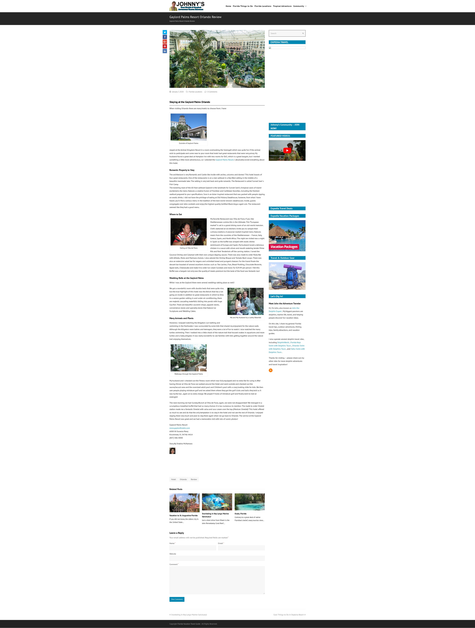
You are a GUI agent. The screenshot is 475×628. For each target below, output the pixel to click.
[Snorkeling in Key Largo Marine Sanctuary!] (217, 501)
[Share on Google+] (165, 41)
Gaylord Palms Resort (225, 159)
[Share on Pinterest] (165, 46)
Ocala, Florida (240, 513)
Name (172, 543)
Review (194, 479)
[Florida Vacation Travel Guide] (187, 6)
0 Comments (212, 92)
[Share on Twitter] (165, 32)
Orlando (183, 479)
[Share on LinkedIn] (165, 51)
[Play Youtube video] (287, 150)
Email (221, 543)
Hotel (173, 479)
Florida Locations (195, 92)
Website (172, 554)
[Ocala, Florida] (250, 501)
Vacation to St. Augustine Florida (183, 515)
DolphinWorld (283, 342)
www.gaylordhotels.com (179, 428)
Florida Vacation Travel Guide (189, 624)
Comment (173, 564)
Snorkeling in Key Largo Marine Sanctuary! (189, 614)
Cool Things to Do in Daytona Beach (288, 614)
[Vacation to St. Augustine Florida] (184, 502)
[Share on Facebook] (165, 37)
